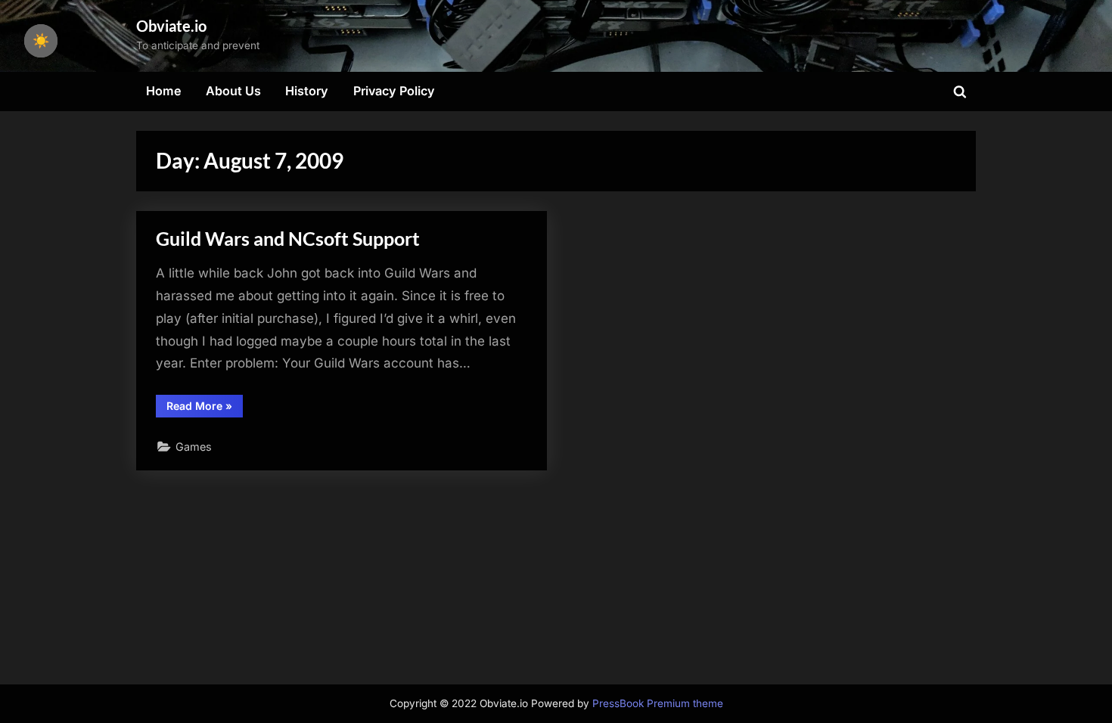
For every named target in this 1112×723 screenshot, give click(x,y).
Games (193, 446)
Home (164, 90)
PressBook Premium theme (657, 703)
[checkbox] (40, 40)
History (306, 90)
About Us (233, 90)
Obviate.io (171, 26)
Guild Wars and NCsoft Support (288, 239)
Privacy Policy (394, 90)
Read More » (204, 408)
